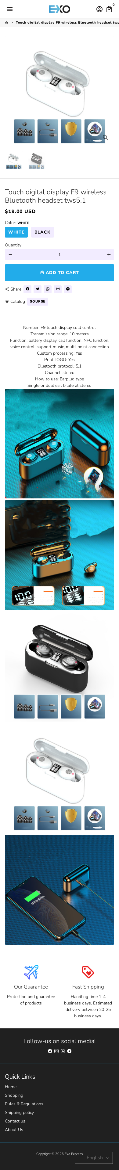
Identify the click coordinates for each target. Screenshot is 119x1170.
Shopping (14, 1095)
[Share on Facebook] (27, 289)
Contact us (15, 1121)
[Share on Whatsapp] (48, 289)
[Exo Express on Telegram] (69, 1051)
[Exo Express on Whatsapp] (63, 1051)
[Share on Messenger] (68, 289)
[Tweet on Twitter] (37, 289)
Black (42, 232)
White (16, 232)
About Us (14, 1130)
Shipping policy (19, 1112)
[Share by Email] (58, 289)
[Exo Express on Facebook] (50, 1051)
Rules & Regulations (24, 1104)
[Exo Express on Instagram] (56, 1051)
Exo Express (74, 1154)
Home (10, 1087)
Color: (17, 223)
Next (108, 91)
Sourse (37, 301)
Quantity (13, 245)
